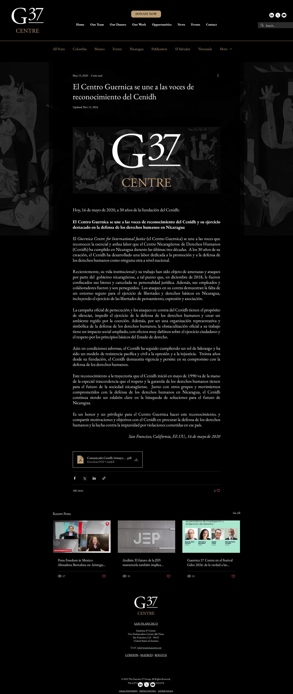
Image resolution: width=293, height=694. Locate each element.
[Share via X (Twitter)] (84, 478)
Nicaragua (137, 49)
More (223, 49)
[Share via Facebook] (75, 478)
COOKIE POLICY (165, 691)
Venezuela (205, 49)
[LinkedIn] (271, 15)
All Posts (59, 49)
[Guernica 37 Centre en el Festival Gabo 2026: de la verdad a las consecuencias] (211, 536)
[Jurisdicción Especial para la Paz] (146, 536)
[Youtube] (284, 15)
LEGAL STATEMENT (128, 691)
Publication (159, 49)
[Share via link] (104, 478)
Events (117, 49)
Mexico (99, 49)
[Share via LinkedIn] (94, 478)
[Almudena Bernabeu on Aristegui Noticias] (82, 536)
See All (236, 513)
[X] (277, 15)
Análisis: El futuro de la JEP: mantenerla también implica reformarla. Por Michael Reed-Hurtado (143, 562)
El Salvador (182, 49)
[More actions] (217, 75)
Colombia (80, 49)
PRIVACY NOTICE (147, 691)
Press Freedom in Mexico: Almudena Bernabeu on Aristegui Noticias (81, 562)
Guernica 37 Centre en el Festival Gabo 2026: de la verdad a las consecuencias (210, 562)
